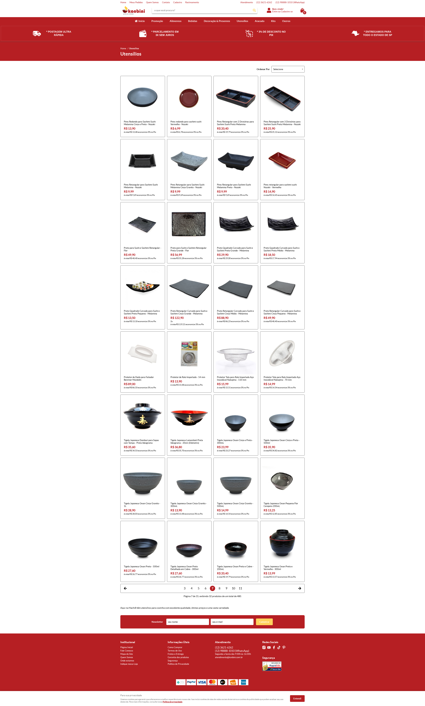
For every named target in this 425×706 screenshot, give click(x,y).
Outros (286, 21)
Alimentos (175, 21)
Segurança (173, 660)
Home (123, 2)
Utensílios (242, 21)
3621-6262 (264, 2)
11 (240, 588)
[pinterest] (284, 647)
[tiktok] (279, 647)
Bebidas (192, 21)
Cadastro (177, 2)
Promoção (157, 21)
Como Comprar (175, 647)
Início (141, 21)
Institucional (127, 642)
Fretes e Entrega (176, 654)
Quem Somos (152, 2)
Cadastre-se (287, 11)
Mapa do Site (126, 654)
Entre (275, 11)
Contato (166, 2)
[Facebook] (274, 647)
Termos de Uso (175, 650)
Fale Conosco (126, 650)
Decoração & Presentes (217, 21)
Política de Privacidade (178, 664)
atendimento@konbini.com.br (229, 657)
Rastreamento (192, 2)
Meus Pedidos (136, 2)
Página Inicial (126, 647)
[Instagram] (264, 647)
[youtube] (269, 647)
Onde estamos (127, 660)
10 (233, 588)
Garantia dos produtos (178, 657)
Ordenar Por (263, 69)
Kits (273, 21)
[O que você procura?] (254, 10)
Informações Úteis (178, 642)
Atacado (259, 21)
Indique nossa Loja (129, 664)
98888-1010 (290, 2)
